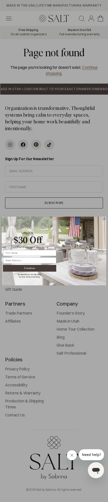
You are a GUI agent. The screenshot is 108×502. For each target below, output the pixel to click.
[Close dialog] (104, 218)
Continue (29, 268)
